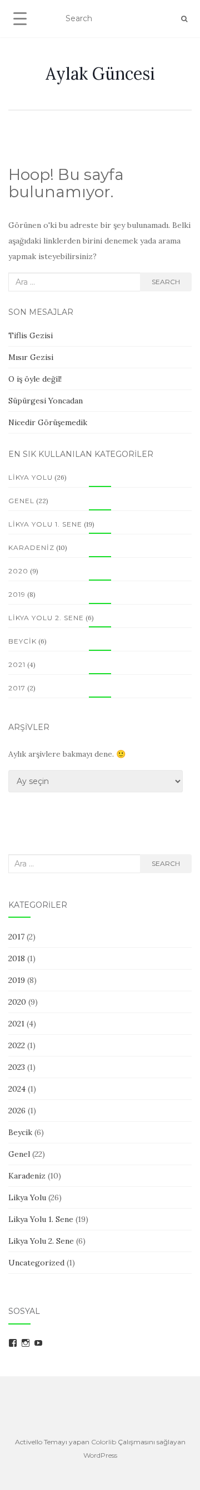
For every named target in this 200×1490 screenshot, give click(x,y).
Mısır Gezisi (30, 357)
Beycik (22, 641)
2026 (17, 1111)
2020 (18, 571)
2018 (16, 958)
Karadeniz (31, 547)
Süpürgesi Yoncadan (45, 401)
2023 (16, 1067)
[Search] (184, 19)
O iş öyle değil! (35, 379)
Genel (21, 500)
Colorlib (103, 1442)
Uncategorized (36, 1263)
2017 (17, 688)
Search (166, 281)
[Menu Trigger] (19, 18)
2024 (17, 1089)
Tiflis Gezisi (30, 335)
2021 (17, 664)
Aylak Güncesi (100, 73)
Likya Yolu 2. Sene (46, 617)
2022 (16, 1045)
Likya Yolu (30, 477)
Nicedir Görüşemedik (47, 422)
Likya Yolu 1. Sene (45, 524)
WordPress (100, 1455)
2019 (17, 594)
